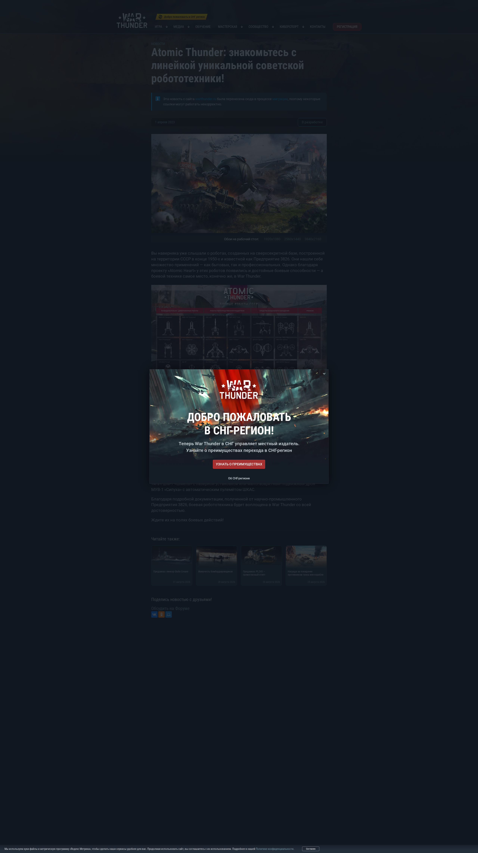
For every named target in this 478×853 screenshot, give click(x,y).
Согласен (311, 848)
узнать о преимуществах (239, 464)
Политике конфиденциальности (275, 849)
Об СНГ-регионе (239, 478)
